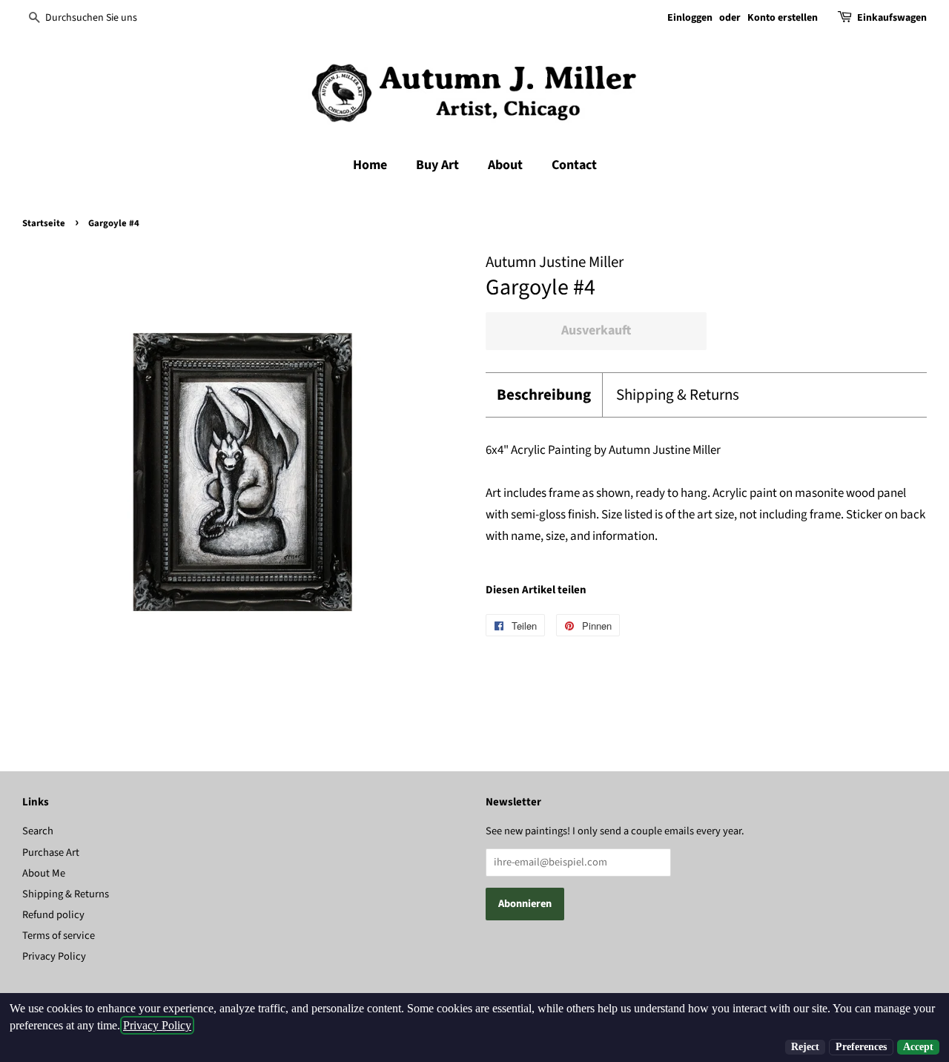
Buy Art (437, 165)
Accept (918, 1046)
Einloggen (689, 17)
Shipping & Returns (677, 395)
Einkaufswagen (892, 17)
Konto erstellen (782, 17)
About (505, 165)
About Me (43, 873)
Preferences (861, 1046)
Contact (574, 165)
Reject (805, 1046)
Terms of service (58, 935)
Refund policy (53, 915)
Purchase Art (50, 852)
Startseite (43, 223)
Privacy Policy (54, 956)
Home (370, 165)
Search (37, 831)
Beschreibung (544, 395)
